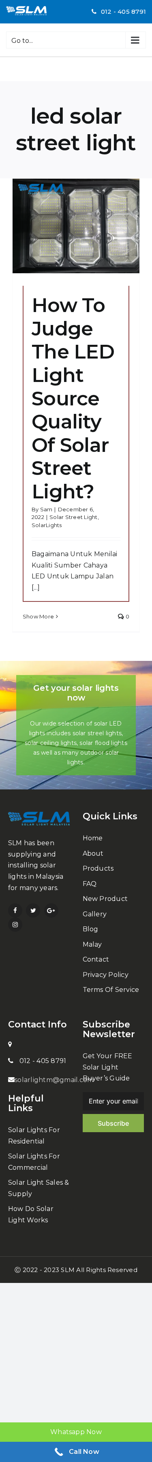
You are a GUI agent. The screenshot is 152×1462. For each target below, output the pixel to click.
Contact (96, 959)
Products (98, 868)
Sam (46, 509)
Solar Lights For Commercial (34, 1161)
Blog (90, 929)
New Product (105, 899)
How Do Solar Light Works (31, 1214)
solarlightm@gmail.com (54, 1080)
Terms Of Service (111, 990)
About (93, 853)
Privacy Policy (105, 975)
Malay (92, 944)
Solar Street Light (73, 517)
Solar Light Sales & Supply (38, 1188)
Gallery (95, 914)
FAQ (90, 884)
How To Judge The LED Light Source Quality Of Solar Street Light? (73, 398)
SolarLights (47, 525)
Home (93, 838)
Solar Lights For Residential (34, 1135)
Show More (38, 616)
